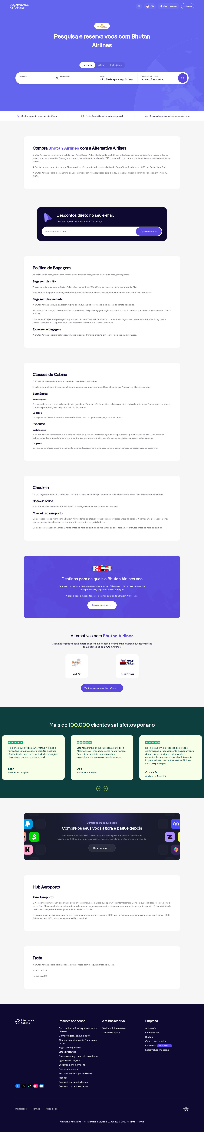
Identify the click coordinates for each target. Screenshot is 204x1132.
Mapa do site (52, 1108)
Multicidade (116, 65)
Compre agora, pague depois (75, 1035)
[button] (139, 6)
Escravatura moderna (157, 1049)
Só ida (101, 65)
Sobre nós (150, 1028)
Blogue (149, 1036)
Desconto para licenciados (73, 1086)
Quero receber (149, 231)
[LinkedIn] (41, 1087)
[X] (23, 1087)
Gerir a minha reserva (114, 1028)
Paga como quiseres (70, 1047)
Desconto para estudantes (73, 1082)
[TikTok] (29, 1087)
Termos (36, 1108)
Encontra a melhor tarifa (72, 1064)
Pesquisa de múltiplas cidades (75, 1073)
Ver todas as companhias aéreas (100, 688)
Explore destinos (100, 605)
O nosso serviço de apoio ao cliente (78, 1056)
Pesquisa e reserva (69, 1069)
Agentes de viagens (69, 1060)
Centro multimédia (155, 1041)
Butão (35, 176)
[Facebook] (17, 1087)
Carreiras (150, 1045)
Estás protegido (67, 1051)
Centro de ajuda (111, 1032)
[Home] (19, 6)
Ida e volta (87, 65)
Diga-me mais (100, 848)
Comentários (152, 1032)
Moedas (63, 1077)
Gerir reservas (170, 6)
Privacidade (21, 1108)
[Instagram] (35, 1087)
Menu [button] (189, 6)
